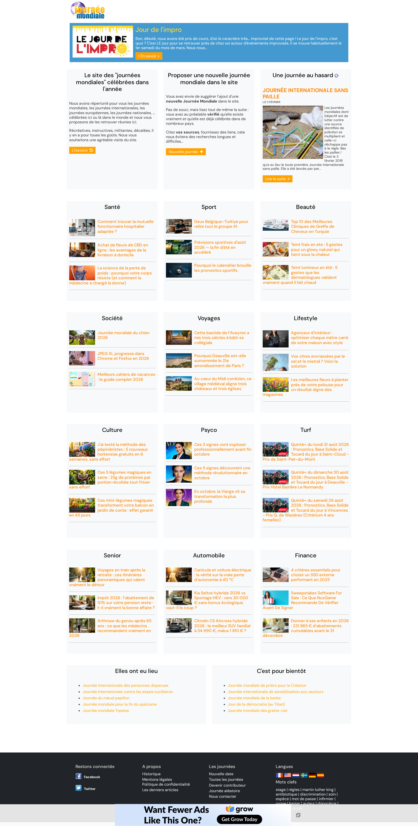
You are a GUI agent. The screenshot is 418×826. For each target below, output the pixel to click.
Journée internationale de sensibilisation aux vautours (275, 691)
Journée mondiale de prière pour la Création (267, 685)
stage (281, 789)
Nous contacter (222, 796)
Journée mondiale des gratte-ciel (257, 710)
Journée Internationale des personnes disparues (125, 685)
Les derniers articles (160, 789)
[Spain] (320, 777)
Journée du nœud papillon (106, 698)
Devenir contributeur (227, 785)
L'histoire (81, 150)
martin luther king (318, 789)
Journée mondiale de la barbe (254, 698)
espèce (282, 798)
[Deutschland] (312, 777)
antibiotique (286, 794)
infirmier (326, 798)
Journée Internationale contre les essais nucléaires (128, 691)
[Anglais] (287, 777)
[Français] (279, 777)
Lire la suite (276, 178)
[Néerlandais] (295, 777)
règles (294, 789)
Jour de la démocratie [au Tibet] (256, 704)
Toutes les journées (226, 779)
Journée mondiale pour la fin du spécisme (120, 704)
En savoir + (150, 56)
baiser (294, 803)
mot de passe (304, 798)
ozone (281, 803)
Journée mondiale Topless (106, 710)
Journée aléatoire (224, 790)
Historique (151, 773)
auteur (309, 803)
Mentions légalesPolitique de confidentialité (166, 782)
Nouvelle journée (184, 151)
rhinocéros (327, 803)
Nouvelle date (221, 773)
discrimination (313, 794)
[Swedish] (304, 777)
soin (332, 794)
